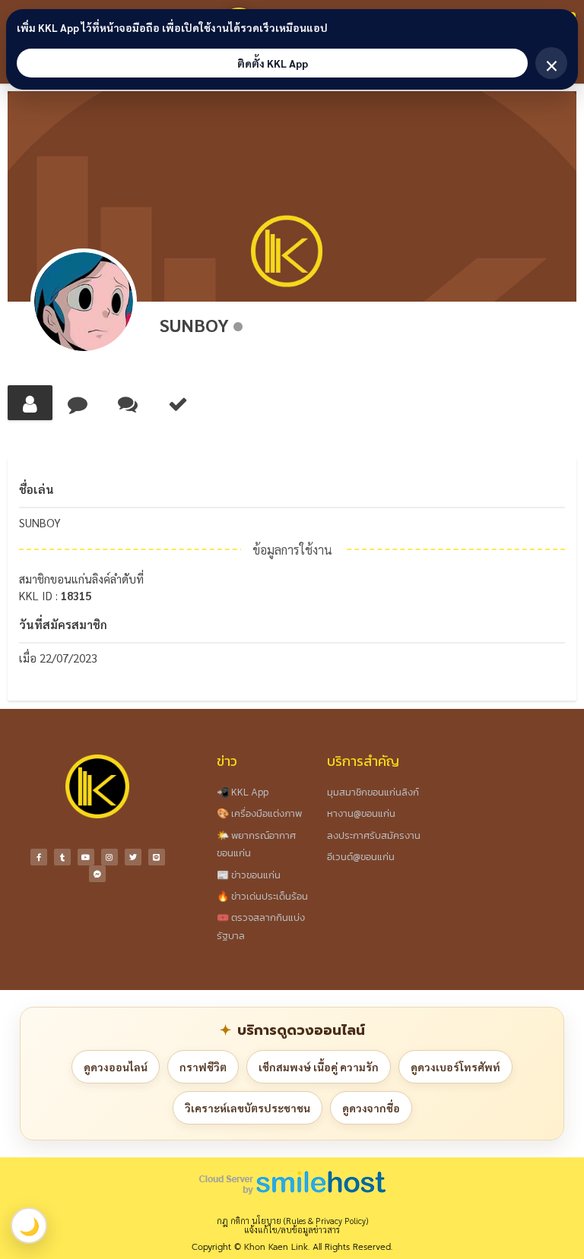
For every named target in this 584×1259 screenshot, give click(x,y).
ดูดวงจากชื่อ (371, 1108)
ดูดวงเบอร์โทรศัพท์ (455, 1067)
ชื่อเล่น (36, 489)
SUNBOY (194, 324)
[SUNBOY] (83, 301)
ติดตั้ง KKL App (272, 63)
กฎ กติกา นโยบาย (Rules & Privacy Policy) (292, 1220)
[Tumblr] (62, 857)
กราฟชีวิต (203, 1067)
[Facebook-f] (38, 857)
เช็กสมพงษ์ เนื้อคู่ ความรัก (319, 1067)
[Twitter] (133, 857)
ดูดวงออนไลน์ (116, 1067)
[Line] (156, 857)
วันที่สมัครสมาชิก (63, 624)
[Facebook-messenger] (97, 873)
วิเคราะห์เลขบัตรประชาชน (247, 1108)
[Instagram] (109, 857)
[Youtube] (86, 857)
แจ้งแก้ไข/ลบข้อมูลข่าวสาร (292, 1229)
